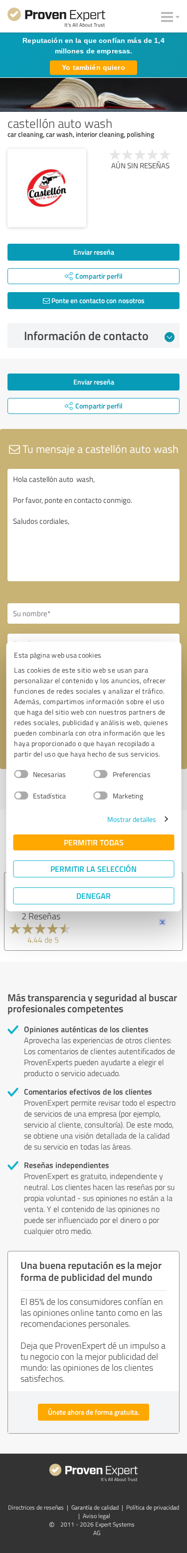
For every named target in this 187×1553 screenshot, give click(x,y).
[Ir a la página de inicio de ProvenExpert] (56, 18)
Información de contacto (86, 335)
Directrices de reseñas (36, 1507)
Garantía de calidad (95, 1507)
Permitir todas (94, 842)
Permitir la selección (93, 868)
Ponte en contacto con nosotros (97, 300)
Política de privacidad (152, 1507)
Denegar (93, 895)
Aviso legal (96, 1516)
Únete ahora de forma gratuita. (93, 1412)
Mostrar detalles (132, 819)
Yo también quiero (93, 67)
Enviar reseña (93, 252)
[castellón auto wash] (46, 188)
